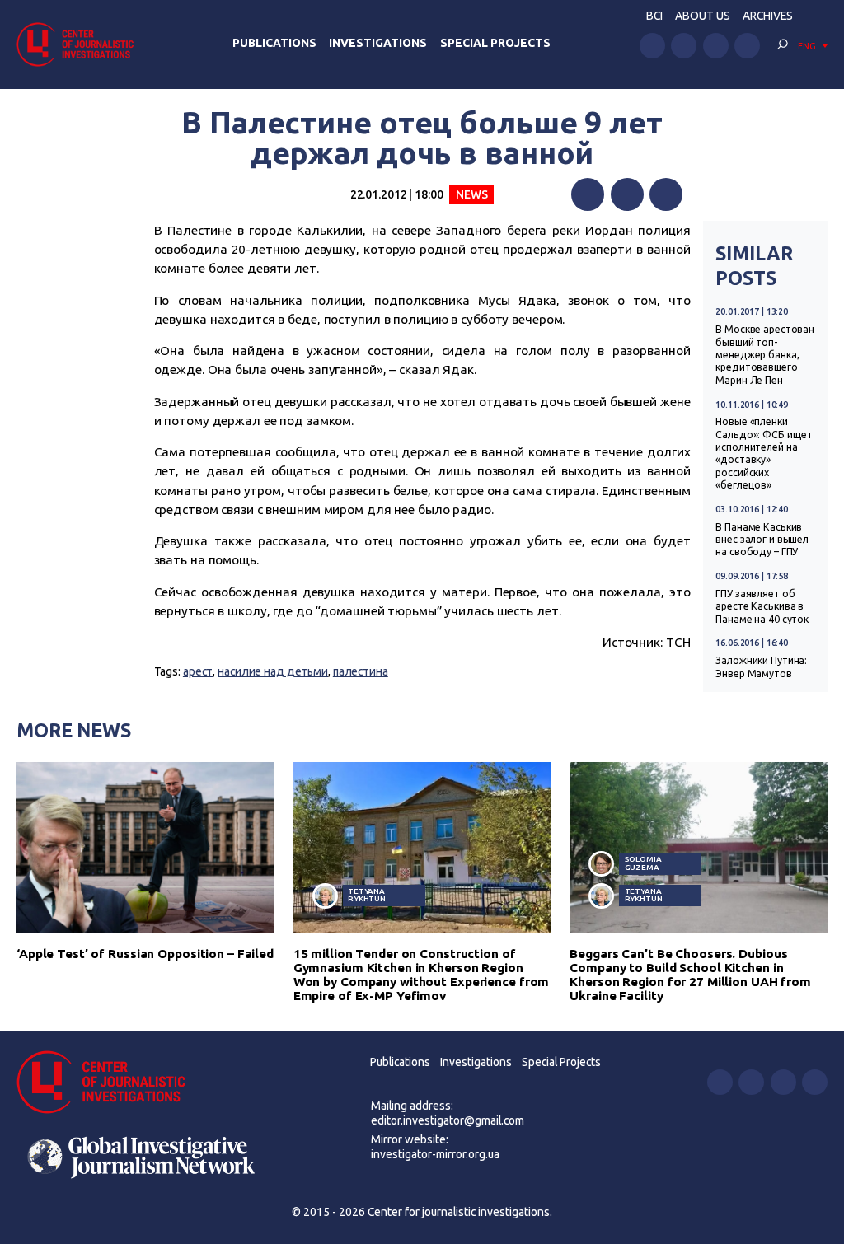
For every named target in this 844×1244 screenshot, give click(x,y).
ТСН (678, 642)
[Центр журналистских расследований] (79, 44)
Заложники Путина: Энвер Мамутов (761, 666)
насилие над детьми (273, 671)
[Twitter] (627, 194)
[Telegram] (665, 194)
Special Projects (495, 42)
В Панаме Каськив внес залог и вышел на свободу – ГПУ (762, 539)
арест (198, 671)
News (472, 194)
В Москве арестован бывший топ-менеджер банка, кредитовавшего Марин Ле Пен (764, 355)
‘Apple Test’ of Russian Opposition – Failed (145, 954)
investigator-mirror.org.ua (435, 1154)
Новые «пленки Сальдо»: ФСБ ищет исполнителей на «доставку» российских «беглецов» (764, 453)
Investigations (378, 42)
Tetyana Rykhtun (367, 895)
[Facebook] (587, 194)
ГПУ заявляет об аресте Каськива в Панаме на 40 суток (762, 606)
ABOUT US (702, 15)
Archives (768, 15)
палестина (360, 671)
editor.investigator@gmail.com (447, 1120)
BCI (654, 15)
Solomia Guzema (643, 863)
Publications (274, 42)
